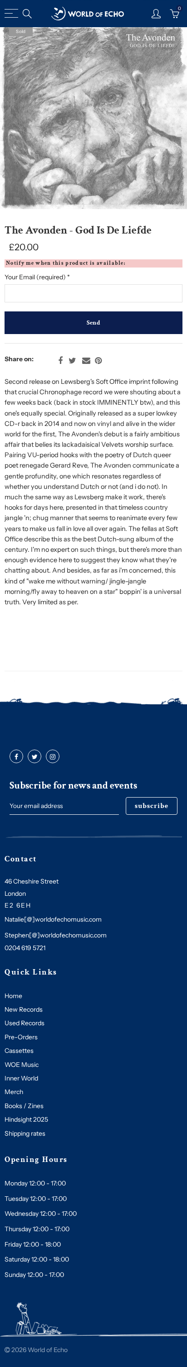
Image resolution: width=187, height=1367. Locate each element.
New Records (24, 1009)
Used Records (24, 1023)
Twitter (72, 361)
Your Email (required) (37, 277)
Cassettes (19, 1051)
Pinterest (98, 361)
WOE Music (22, 1065)
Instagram (52, 757)
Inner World (21, 1078)
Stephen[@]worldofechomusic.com (56, 935)
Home (13, 996)
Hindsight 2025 (26, 1119)
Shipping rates (25, 1133)
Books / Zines (24, 1106)
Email (86, 361)
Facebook (60, 361)
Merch (14, 1092)
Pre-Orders (21, 1037)
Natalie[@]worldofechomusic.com (53, 919)
